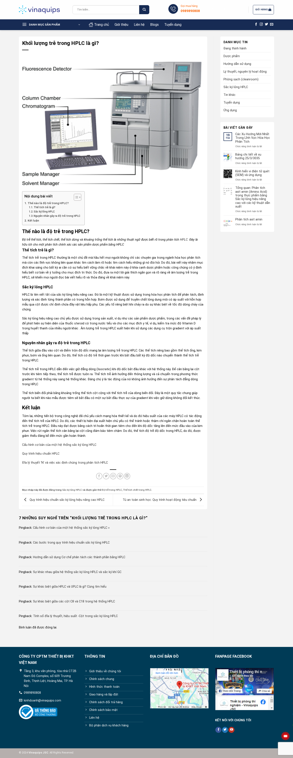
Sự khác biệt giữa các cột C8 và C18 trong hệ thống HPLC (74, 601)
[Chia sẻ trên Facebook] (99, 476)
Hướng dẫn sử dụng (237, 64)
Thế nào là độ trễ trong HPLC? (48, 203)
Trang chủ (101, 25)
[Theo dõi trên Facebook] (256, 24)
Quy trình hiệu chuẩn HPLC (40, 453)
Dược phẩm (232, 56)
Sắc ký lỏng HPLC (44, 211)
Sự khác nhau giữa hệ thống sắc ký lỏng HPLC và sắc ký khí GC (77, 572)
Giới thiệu (121, 25)
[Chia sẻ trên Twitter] (106, 476)
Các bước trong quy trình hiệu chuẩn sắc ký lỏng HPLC (71, 542)
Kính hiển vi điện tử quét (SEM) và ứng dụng (252, 173)
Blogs (154, 25)
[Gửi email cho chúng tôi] (271, 24)
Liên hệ (139, 25)
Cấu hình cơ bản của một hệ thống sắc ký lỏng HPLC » (71, 528)
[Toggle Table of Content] (75, 197)
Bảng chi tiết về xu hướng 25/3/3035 (248, 156)
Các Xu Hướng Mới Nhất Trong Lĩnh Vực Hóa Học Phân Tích (252, 138)
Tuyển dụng (172, 25)
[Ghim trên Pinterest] (120, 476)
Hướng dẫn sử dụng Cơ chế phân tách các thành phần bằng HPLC (79, 557)
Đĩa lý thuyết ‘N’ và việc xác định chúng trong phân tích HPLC (65, 463)
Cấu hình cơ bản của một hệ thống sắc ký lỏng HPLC (59, 445)
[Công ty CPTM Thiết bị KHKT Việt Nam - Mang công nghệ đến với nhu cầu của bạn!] (42, 9)
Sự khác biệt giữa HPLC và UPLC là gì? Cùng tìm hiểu (69, 586)
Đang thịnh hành (235, 48)
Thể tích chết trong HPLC (137, 489)
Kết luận (33, 220)
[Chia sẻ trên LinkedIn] (127, 476)
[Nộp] (144, 9)
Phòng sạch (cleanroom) (241, 79)
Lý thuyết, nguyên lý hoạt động (245, 71)
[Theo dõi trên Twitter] (266, 24)
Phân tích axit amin (248, 219)
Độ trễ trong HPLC (112, 489)
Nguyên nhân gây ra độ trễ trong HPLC (57, 215)
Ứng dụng (230, 110)
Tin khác (230, 95)
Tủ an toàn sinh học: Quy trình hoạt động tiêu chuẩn (160, 500)
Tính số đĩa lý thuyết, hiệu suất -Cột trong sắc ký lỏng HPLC (75, 616)
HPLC (184, 239)
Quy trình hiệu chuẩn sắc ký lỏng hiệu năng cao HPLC (66, 500)
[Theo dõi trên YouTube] (231, 730)
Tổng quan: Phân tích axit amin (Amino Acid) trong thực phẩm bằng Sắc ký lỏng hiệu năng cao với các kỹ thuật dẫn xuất (252, 197)
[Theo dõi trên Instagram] (261, 24)
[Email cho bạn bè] (113, 476)
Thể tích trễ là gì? (44, 207)
